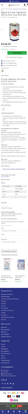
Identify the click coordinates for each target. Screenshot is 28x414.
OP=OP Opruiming (5, 353)
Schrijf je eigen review (12, 17)
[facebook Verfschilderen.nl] (2, 383)
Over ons (3, 305)
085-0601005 (5, 372)
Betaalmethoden (5, 296)
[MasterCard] (9, 396)
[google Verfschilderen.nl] (8, 383)
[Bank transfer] (5, 393)
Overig (2, 355)
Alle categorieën (5, 362)
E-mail (2, 234)
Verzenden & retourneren (7, 310)
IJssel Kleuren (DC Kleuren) (7, 317)
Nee (19, 406)
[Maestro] (18, 396)
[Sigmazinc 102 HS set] (21, 264)
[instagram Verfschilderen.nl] (5, 383)
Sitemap (3, 312)
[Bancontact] (18, 393)
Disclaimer (3, 301)
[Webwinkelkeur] (14, 400)
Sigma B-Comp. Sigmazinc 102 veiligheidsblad (14, 169)
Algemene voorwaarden (7, 294)
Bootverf (3, 358)
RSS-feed (3, 319)
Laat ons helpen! (5, 176)
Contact (3, 346)
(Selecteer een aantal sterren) (12, 222)
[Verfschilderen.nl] (14, 5)
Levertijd (3, 303)
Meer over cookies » (14, 408)
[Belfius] (9, 393)
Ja (13, 406)
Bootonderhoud (5, 351)
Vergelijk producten (6, 336)
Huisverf (3, 344)
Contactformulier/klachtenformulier (10, 299)
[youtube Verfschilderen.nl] (13, 383)
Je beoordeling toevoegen (9, 251)
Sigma (5, 17)
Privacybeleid (4, 308)
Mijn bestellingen (5, 329)
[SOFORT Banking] (23, 393)
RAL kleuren (4, 315)
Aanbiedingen (4, 348)
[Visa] (14, 396)
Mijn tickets (4, 332)
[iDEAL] (14, 393)
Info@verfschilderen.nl (7, 374)
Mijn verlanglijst (5, 334)
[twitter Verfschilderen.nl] (10, 383)
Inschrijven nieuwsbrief (6, 387)
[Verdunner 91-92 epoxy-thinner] (7, 264)
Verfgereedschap (5, 360)
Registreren (4, 327)
